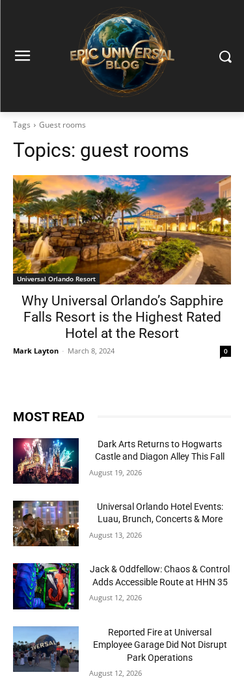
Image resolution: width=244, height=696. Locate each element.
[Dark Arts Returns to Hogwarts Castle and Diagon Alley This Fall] (46, 461)
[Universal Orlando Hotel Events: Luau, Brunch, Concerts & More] (46, 523)
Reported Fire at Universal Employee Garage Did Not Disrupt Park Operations (160, 645)
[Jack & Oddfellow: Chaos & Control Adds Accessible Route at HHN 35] (46, 586)
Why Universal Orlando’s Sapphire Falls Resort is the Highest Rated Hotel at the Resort (122, 317)
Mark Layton (36, 350)
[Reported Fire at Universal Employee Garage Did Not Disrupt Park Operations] (46, 649)
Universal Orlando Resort (56, 278)
